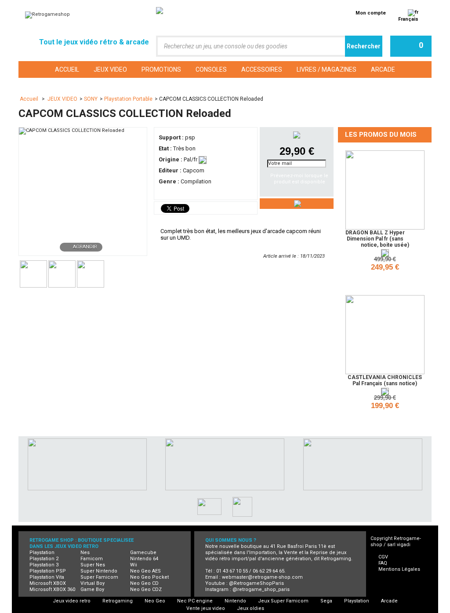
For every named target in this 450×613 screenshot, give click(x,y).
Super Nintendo (98, 571)
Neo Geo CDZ (146, 589)
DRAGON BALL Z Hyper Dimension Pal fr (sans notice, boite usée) (377, 239)
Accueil (30, 99)
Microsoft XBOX (47, 583)
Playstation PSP (47, 571)
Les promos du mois (381, 135)
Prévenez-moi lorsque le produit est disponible (299, 179)
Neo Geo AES (145, 571)
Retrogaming (117, 601)
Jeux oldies (250, 608)
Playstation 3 (43, 565)
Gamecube (143, 552)
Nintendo (235, 601)
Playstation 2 (43, 559)
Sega (326, 601)
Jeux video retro (72, 601)
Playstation (41, 552)
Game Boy (92, 589)
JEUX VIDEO (62, 99)
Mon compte (371, 13)
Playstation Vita (46, 577)
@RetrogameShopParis (256, 583)
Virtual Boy (92, 583)
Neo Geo (155, 601)
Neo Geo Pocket (149, 577)
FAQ (382, 563)
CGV (383, 557)
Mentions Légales (399, 569)
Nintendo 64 (144, 559)
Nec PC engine (195, 601)
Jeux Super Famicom (283, 601)
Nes (85, 552)
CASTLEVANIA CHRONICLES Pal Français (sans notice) (385, 380)
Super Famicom (99, 577)
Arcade (389, 601)
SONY (91, 99)
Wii (133, 565)
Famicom (91, 559)
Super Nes (92, 565)
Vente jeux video (205, 608)
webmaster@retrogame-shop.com (262, 577)
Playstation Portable (128, 99)
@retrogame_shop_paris (261, 589)
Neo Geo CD (144, 583)
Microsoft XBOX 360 (52, 589)
